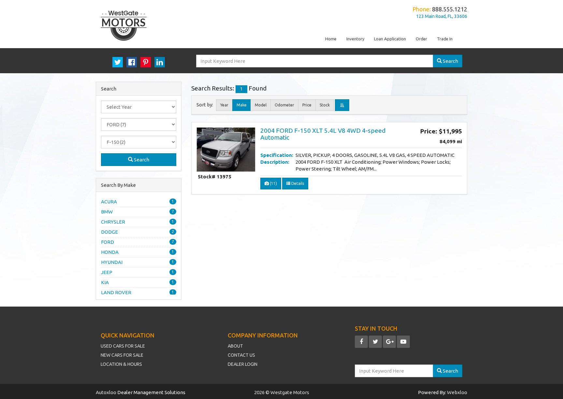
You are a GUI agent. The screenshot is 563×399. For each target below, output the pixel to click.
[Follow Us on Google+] (389, 342)
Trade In (445, 38)
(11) (273, 183)
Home (331, 38)
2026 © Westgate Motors (281, 392)
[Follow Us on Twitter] (375, 342)
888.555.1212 (449, 9)
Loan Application (390, 38)
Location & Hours (121, 364)
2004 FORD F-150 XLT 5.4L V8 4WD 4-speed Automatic (322, 134)
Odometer (284, 105)
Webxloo (457, 392)
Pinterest (145, 62)
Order (421, 38)
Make (242, 105)
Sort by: (205, 104)
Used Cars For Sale (123, 346)
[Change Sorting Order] (342, 105)
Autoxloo (106, 392)
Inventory (355, 38)
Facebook (131, 62)
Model (261, 105)
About (235, 346)
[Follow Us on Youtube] (403, 342)
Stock (325, 105)
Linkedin (159, 62)
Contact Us (241, 355)
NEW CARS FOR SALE (122, 355)
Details (297, 183)
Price (306, 105)
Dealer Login (242, 364)
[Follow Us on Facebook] (361, 342)
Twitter (117, 62)
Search (141, 159)
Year (224, 105)
